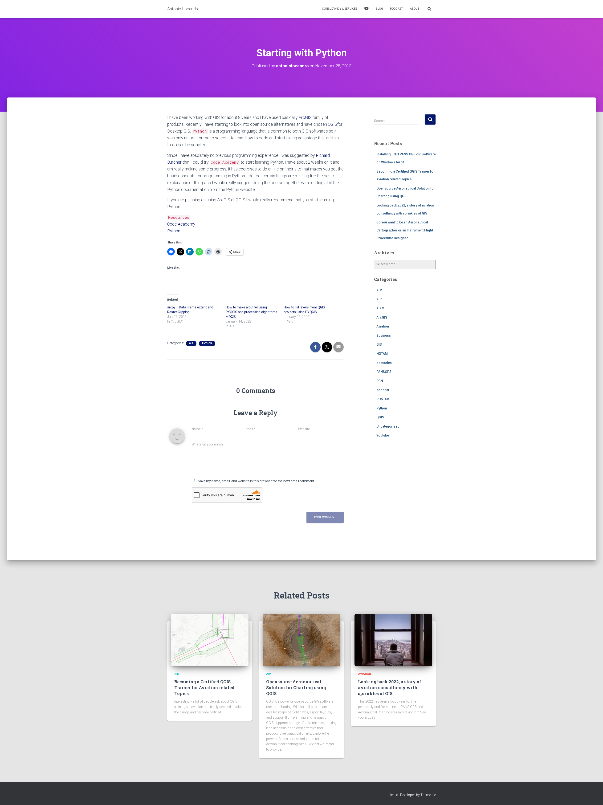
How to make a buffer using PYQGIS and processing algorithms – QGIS (251, 312)
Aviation (382, 326)
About (414, 8)
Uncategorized (387, 426)
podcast (382, 390)
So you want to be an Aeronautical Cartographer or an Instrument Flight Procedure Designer (404, 230)
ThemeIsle (428, 795)
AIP (379, 299)
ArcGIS (305, 117)
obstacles (384, 363)
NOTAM (382, 354)
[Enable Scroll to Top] (594, 795)
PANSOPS (383, 372)
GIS (191, 343)
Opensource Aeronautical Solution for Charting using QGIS (296, 687)
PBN (379, 381)
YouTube (366, 9)
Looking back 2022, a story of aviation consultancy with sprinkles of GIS (389, 687)
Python (173, 230)
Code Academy (181, 224)
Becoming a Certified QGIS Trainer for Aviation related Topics (204, 687)
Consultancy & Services (339, 8)
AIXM (380, 308)
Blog (379, 8)
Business (383, 335)
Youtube (382, 435)
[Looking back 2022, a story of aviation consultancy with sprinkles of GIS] (393, 640)
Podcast (396, 8)
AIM (379, 290)
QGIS (332, 124)
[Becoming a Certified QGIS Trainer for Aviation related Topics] (210, 640)
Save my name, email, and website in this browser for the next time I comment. (256, 481)
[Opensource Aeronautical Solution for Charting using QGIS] (301, 640)
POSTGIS (383, 399)
